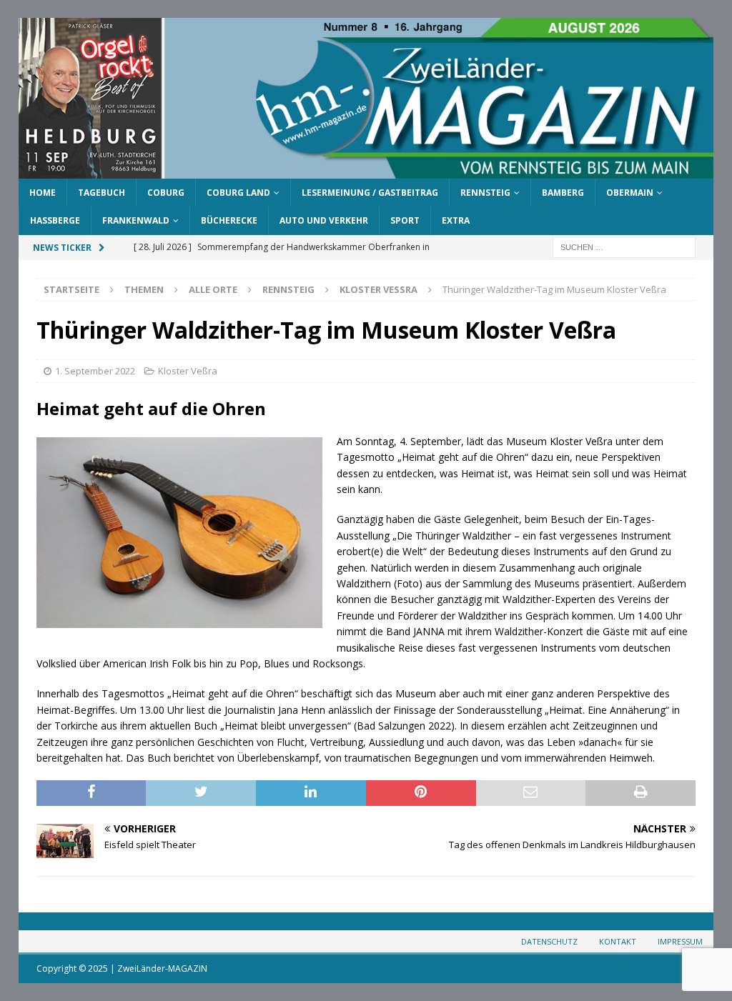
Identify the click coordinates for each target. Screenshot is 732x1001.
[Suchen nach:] (624, 246)
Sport (405, 220)
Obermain (629, 192)
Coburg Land (238, 192)
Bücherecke (229, 220)
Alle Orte (213, 289)
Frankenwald (135, 220)
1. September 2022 (95, 370)
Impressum (680, 941)
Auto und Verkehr (324, 220)
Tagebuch (101, 192)
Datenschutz (549, 941)
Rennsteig (485, 192)
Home (42, 192)
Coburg (165, 192)
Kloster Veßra (187, 370)
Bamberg (563, 192)
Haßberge (55, 220)
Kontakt (617, 941)
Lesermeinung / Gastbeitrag (370, 192)
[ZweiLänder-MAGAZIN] (366, 170)
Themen (144, 289)
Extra (456, 220)
